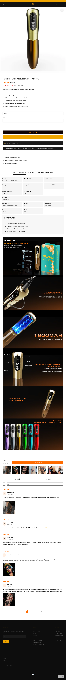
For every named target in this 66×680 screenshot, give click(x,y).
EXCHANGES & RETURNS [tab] (45, 172)
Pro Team (35, 646)
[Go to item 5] (42, 470)
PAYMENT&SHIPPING (37, 638)
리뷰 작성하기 (38, 462)
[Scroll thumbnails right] (61, 470)
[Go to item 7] (59, 470)
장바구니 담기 (33, 132)
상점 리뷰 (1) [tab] (48, 479)
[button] (6, 82)
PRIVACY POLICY (58, 640)
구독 (6, 641)
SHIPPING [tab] (31, 172)
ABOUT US (57, 631)
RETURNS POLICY (59, 635)
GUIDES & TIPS (36, 631)
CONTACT (35, 635)
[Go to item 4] (33, 470)
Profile (4, 660)
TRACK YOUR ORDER (37, 642)
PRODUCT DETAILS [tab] (19, 172)
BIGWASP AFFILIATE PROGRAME (40, 644)
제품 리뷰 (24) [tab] (18, 479)
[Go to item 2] (16, 470)
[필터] (4, 484)
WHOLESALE (36, 649)
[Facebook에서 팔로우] (3, 665)
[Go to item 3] (25, 470)
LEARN (34, 633)
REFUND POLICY (58, 633)
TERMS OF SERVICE (37, 640)
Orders (4, 658)
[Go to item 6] (51, 470)
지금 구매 (33, 137)
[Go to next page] (42, 612)
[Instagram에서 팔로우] (7, 665)
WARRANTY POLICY (59, 638)
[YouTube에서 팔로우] (11, 665)
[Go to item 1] (7, 470)
